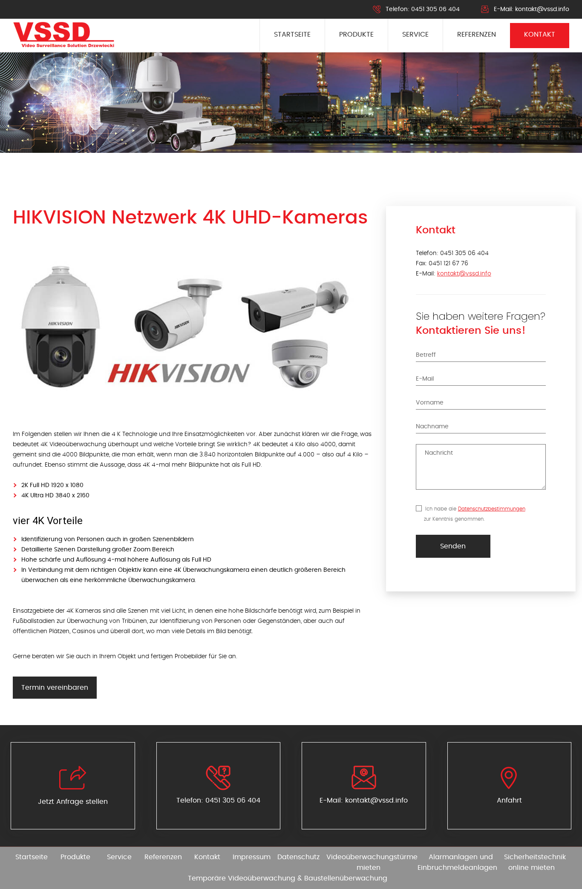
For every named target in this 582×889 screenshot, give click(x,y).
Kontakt (539, 34)
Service (415, 34)
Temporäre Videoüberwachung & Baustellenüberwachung (287, 878)
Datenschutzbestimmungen (491, 508)
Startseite (292, 34)
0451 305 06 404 (435, 9)
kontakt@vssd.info (542, 9)
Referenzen (476, 34)
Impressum (252, 857)
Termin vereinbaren (54, 687)
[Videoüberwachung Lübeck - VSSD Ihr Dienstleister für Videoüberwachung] (64, 35)
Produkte (356, 34)
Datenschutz (298, 857)
